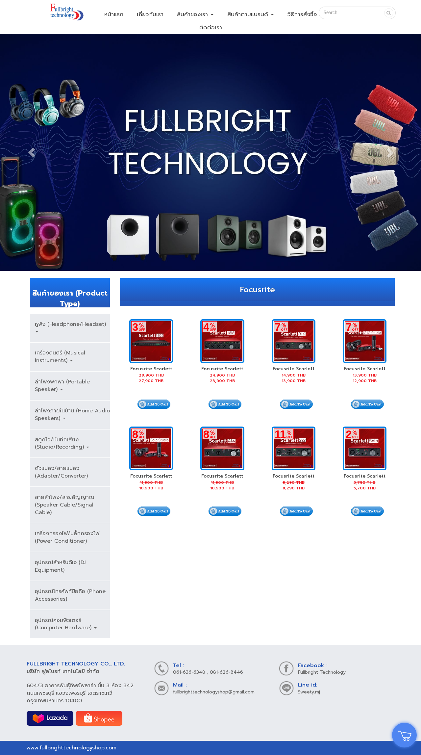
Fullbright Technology (322, 672)
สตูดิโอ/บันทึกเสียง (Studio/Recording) (60, 443)
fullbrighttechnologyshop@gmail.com (214, 692)
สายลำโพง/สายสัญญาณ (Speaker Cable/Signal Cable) (64, 504)
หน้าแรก (113, 14)
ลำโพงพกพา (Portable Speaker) (62, 385)
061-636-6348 (189, 672)
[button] (31, 152)
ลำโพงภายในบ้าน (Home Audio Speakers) (72, 414)
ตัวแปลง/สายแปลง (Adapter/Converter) (61, 472)
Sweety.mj (309, 692)
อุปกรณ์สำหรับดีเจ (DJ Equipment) (60, 566)
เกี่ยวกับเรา (150, 14)
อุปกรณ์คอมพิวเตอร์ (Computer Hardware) (64, 624)
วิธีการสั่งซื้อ (302, 14)
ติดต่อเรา (210, 27)
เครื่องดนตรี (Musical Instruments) (60, 356)
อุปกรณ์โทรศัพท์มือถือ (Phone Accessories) (70, 595)
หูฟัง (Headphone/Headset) (70, 324)
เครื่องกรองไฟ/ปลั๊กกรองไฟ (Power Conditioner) (67, 537)
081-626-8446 (226, 672)
